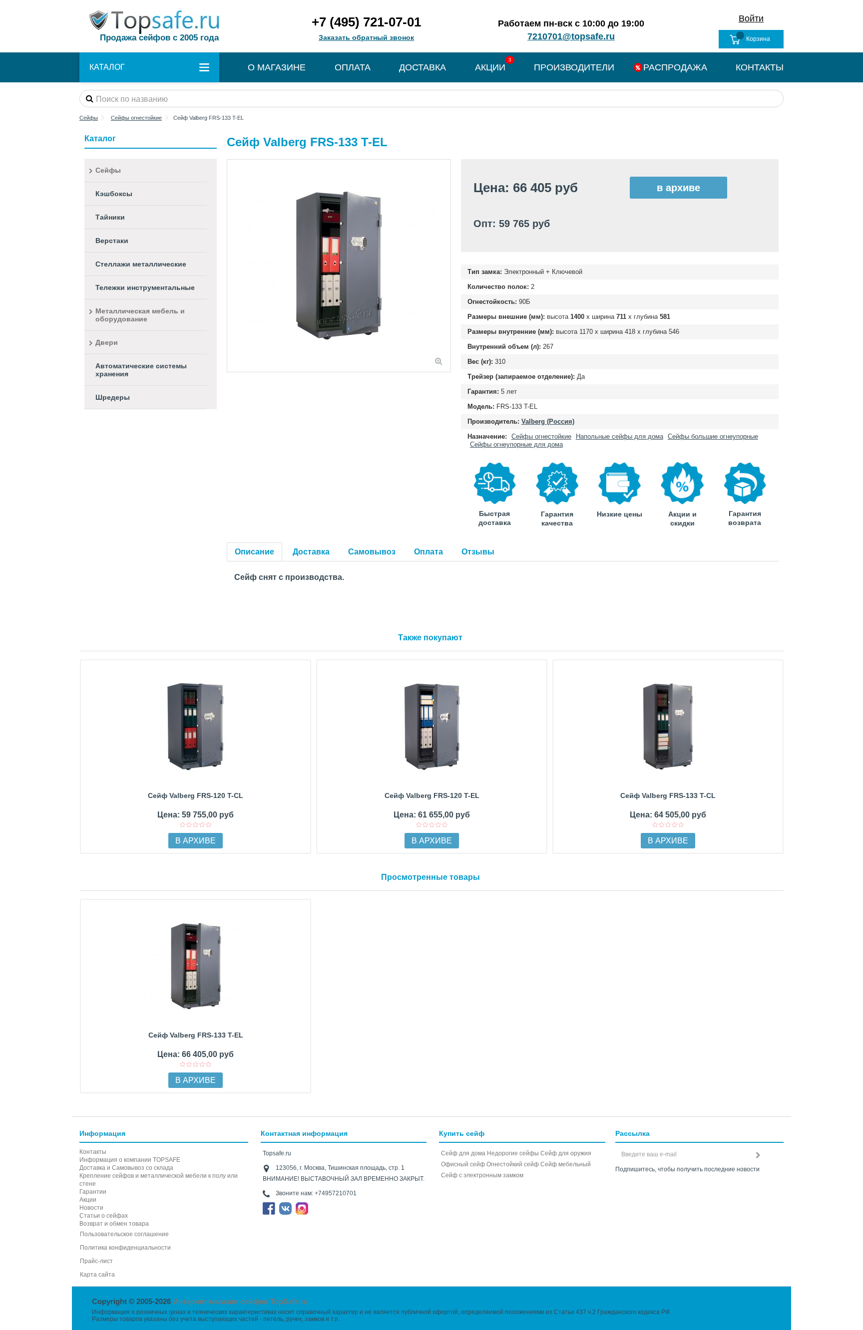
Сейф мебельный (565, 1164)
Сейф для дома (463, 1153)
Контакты (92, 1151)
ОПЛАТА (353, 67)
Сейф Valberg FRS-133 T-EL (195, 1035)
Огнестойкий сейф (512, 1164)
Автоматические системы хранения (141, 370)
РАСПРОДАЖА (675, 67)
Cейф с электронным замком (482, 1175)
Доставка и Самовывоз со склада (126, 1167)
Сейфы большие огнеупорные (713, 436)
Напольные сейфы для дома (619, 436)
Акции (87, 1199)
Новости (91, 1207)
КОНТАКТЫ (760, 67)
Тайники (110, 217)
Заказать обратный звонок (366, 37)
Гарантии (92, 1191)
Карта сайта (97, 1274)
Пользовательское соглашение (124, 1234)
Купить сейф (461, 1133)
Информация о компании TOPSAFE (129, 1159)
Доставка (311, 551)
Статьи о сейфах (103, 1215)
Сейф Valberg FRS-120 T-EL (432, 795)
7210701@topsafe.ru (571, 36)
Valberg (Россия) (547, 421)
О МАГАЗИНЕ (277, 67)
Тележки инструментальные (145, 287)
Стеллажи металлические (140, 264)
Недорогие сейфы (513, 1153)
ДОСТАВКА (422, 67)
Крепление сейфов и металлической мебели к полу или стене (158, 1179)
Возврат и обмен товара (114, 1223)
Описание (254, 551)
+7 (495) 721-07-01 (366, 21)
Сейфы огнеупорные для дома (516, 444)
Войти (751, 18)
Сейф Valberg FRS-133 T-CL (668, 795)
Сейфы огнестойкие (541, 436)
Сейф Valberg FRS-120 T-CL (195, 795)
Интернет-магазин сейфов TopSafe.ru (240, 1301)
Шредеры (112, 397)
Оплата (428, 551)
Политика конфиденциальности (125, 1247)
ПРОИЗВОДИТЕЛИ (574, 67)
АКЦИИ (490, 67)
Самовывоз (372, 551)
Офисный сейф (463, 1164)
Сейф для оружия (565, 1153)
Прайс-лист (96, 1261)
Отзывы (477, 551)
